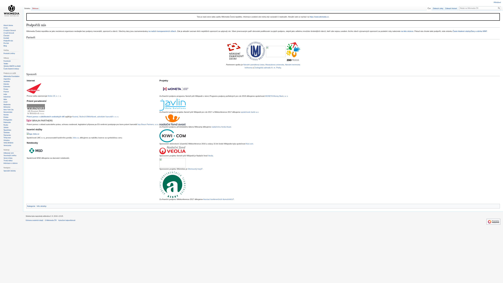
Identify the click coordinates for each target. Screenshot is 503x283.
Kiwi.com (249, 144)
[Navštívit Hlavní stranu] (11, 10)
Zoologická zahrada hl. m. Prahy (267, 68)
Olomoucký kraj (194, 169)
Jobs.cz (76, 138)
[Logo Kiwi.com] (172, 136)
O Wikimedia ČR (51, 220)
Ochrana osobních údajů (34, 220)
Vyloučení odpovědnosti (66, 220)
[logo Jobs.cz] (33, 134)
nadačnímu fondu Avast (221, 127)
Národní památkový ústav (253, 65)
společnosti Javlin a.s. (250, 112)
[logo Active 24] (34, 88)
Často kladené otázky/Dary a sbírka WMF (470, 31)
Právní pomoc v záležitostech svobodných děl (45, 117)
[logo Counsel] (36, 109)
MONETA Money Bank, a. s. (276, 96)
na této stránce (407, 31)
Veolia (210, 156)
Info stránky (41, 206)
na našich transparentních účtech (162, 31)
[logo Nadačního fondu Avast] (172, 120)
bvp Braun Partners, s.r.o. (148, 124)
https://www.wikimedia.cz (319, 17)
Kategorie (31, 206)
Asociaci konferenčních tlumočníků (217, 199)
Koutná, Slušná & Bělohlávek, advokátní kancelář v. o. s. (95, 117)
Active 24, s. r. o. (54, 96)
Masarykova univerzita (274, 65)
